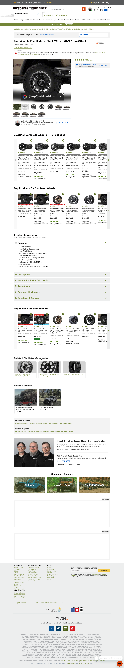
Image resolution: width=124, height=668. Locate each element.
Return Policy (31, 571)
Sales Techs (50, 577)
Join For (103, 65)
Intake (72, 20)
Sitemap (63, 661)
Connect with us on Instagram (81, 610)
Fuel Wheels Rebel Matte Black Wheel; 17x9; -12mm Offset (105, 331)
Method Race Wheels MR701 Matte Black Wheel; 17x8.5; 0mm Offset (40, 212)
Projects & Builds (18, 568)
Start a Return (32, 569)
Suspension (95, 20)
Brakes (35, 20)
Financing (16, 581)
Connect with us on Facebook (73, 610)
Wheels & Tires (105, 20)
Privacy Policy (95, 574)
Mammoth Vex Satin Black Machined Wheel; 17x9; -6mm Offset (24, 211)
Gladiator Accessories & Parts (24, 423)
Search (84, 9)
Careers (49, 572)
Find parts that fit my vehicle (23, 47)
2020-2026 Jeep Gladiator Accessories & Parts (27, 29)
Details (49, 3)
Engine (55, 20)
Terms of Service (83, 663)
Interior (77, 20)
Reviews (49, 579)
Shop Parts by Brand (19, 576)
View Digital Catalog (19, 589)
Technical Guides (19, 582)
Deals (16, 20)
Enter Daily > (69, 24)
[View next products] (108, 160)
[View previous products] (15, 160)
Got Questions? (32, 572)
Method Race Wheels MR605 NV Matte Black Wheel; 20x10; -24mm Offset (88, 212)
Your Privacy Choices (88, 661)
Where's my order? (33, 568)
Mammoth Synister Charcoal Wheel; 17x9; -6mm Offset (40, 331)
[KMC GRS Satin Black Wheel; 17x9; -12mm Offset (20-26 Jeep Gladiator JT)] (105, 199)
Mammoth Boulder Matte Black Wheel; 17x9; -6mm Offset (25, 331)
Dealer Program (51, 576)
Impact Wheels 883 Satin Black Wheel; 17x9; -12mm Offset (89, 331)
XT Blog (16, 584)
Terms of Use (32, 581)
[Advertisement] (62, 514)
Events (16, 572)
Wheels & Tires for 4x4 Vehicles (45, 431)
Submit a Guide (51, 571)
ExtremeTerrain (71, 623)
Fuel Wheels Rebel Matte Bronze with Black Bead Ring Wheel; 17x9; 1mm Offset (57, 332)
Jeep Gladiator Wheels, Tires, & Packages (46, 423)
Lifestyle (21, 20)
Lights (89, 20)
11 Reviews (89, 60)
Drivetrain (48, 20)
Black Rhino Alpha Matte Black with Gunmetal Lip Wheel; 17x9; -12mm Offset (73, 332)
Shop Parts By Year (19, 574)
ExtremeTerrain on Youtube (77, 610)
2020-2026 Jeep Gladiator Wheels (84, 29)
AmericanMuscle (46, 623)
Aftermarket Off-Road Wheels (64, 431)
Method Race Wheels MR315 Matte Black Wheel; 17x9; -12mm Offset (72, 212)
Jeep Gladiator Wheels (66, 423)
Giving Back (50, 569)
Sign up (104, 570)
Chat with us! (32, 576)
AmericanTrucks (59, 623)
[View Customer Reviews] (80, 60)
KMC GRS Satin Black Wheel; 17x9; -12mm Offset (104, 211)
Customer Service (33, 574)
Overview (49, 568)
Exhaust (60, 20)
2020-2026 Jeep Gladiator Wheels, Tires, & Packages (57, 29)
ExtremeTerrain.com (30, 8)
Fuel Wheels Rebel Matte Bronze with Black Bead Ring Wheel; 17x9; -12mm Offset (57, 212)
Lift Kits (83, 20)
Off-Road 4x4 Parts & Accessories (25, 431)
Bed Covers (28, 20)
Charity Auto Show (52, 574)
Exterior (66, 20)
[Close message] (109, 24)
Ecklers (80, 623)
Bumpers (41, 20)
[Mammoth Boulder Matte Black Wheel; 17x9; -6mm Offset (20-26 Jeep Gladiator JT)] (25, 319)
